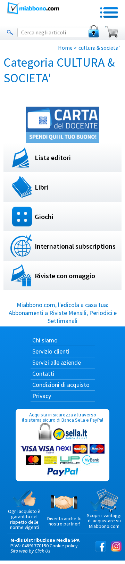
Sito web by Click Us (30, 551)
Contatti (43, 374)
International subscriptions (75, 246)
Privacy (41, 396)
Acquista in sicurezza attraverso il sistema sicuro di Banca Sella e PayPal (62, 417)
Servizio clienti (50, 351)
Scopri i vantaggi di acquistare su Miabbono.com (104, 520)
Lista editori (53, 157)
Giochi (44, 216)
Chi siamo (45, 340)
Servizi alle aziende (56, 362)
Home (65, 47)
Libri (41, 187)
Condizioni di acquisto (61, 385)
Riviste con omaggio (65, 275)
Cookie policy (64, 545)
